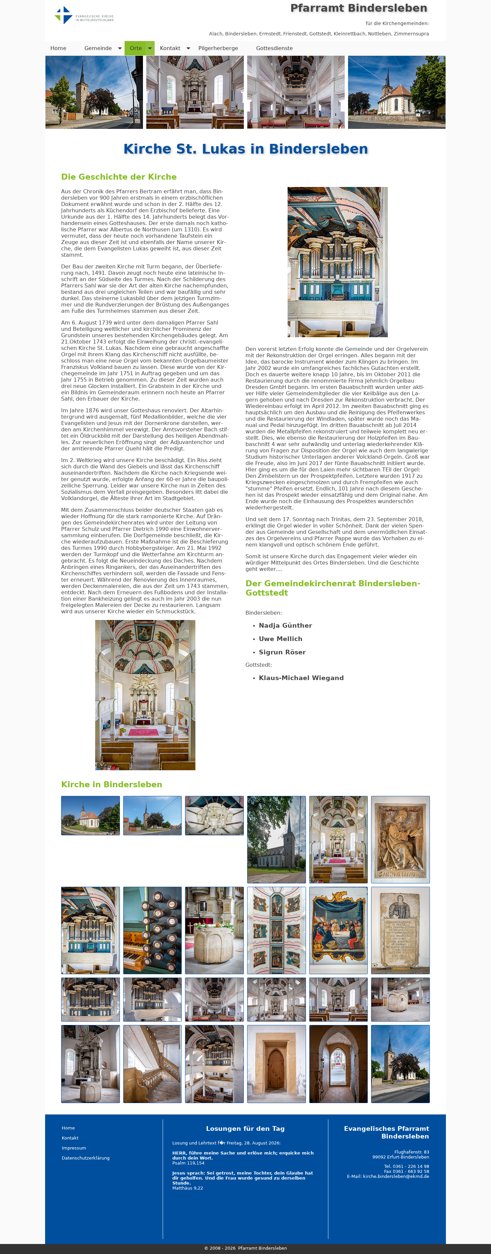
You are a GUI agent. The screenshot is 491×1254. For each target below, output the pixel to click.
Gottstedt (320, 33)
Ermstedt (270, 33)
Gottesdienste (274, 48)
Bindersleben (241, 33)
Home (58, 48)
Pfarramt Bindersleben (359, 8)
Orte (136, 48)
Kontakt (170, 48)
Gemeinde (98, 48)
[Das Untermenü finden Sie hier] (120, 48)
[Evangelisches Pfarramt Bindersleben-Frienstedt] (83, 14)
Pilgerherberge (218, 48)
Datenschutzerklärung (86, 1158)
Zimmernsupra (411, 33)
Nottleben (379, 33)
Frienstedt (295, 33)
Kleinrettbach (349, 33)
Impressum (74, 1148)
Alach (215, 33)
